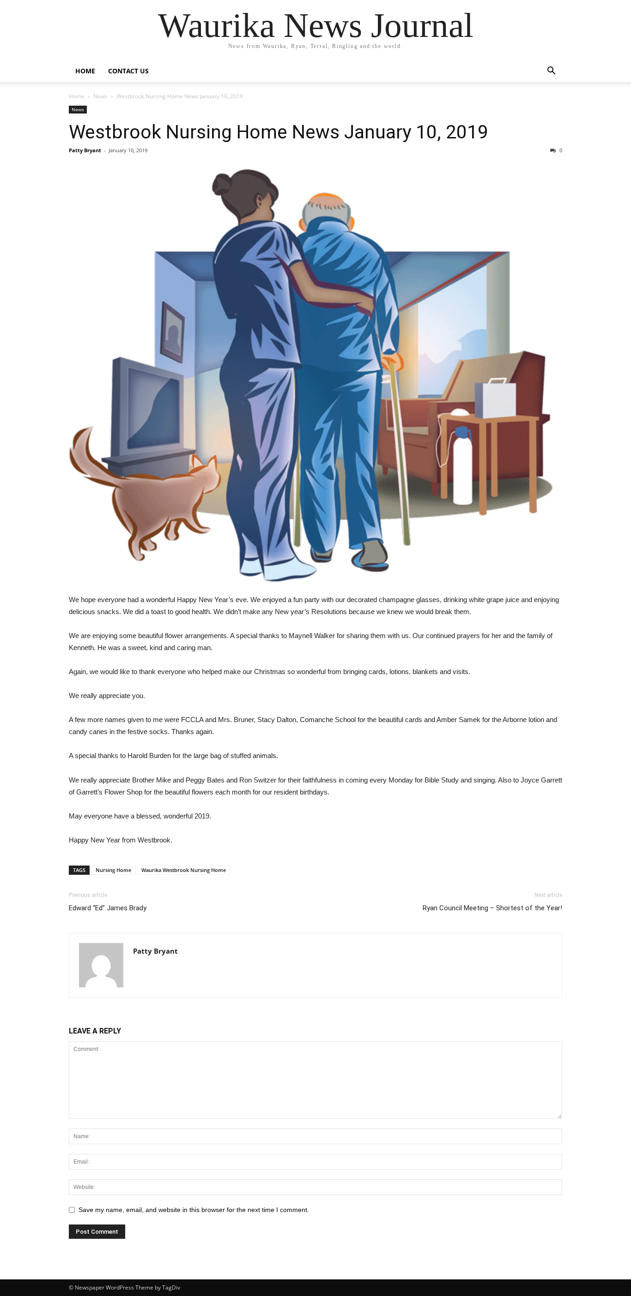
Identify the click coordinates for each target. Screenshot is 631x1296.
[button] (551, 71)
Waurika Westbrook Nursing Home (183, 869)
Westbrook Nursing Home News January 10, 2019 (278, 132)
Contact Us (128, 70)
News (100, 96)
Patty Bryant (85, 150)
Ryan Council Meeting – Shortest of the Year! (492, 908)
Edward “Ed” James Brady (107, 908)
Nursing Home (113, 869)
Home (85, 70)
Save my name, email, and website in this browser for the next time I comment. (194, 1209)
